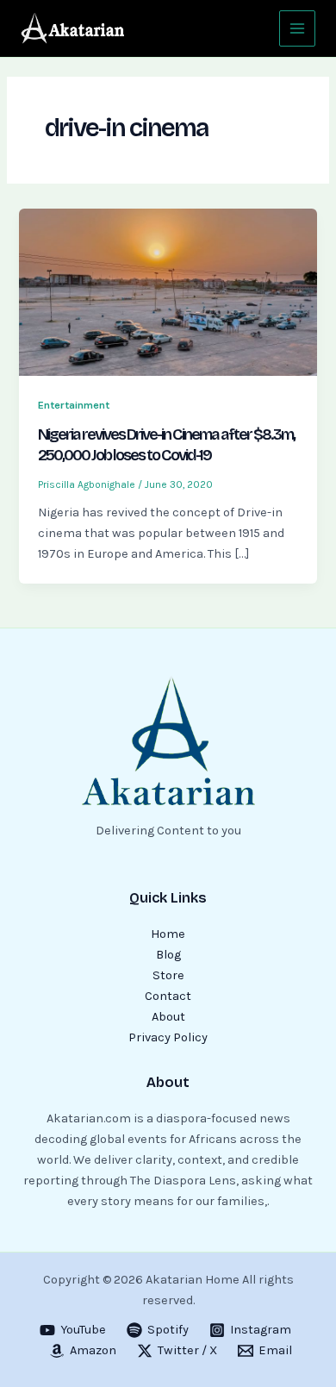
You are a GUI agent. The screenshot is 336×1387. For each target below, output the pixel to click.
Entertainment (73, 404)
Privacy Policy (168, 1037)
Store (168, 975)
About (168, 1016)
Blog (168, 954)
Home (168, 934)
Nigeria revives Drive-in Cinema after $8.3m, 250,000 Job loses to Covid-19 (166, 445)
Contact (168, 996)
